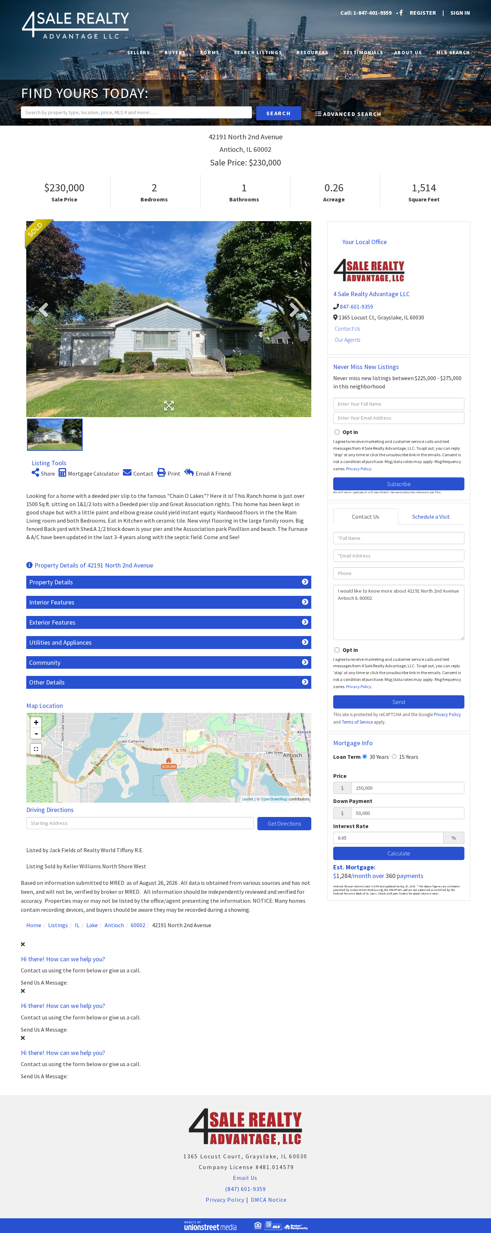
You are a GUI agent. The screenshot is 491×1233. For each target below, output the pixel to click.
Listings (58, 925)
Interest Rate (350, 826)
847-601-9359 (356, 306)
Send (399, 701)
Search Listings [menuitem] (258, 52)
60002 (138, 925)
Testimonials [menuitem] (363, 52)
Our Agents (347, 339)
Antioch (114, 925)
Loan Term (347, 756)
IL (77, 925)
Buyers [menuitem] (175, 52)
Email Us (244, 1177)
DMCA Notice (269, 1199)
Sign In (460, 12)
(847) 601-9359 (245, 1188)
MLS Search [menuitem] (453, 52)
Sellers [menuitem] (138, 52)
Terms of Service (357, 722)
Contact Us (347, 328)
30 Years (378, 756)
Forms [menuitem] (210, 52)
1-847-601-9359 (372, 12)
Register (423, 12)
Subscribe (399, 483)
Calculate (398, 853)
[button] (278, 113)
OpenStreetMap (274, 799)
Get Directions (284, 823)
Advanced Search (352, 113)
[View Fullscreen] (36, 749)
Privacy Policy (358, 468)
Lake (92, 925)
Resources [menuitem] (313, 52)
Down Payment (352, 800)
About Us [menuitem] (408, 52)
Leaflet (247, 799)
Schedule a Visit (431, 516)
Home (33, 925)
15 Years (408, 756)
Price (340, 775)
